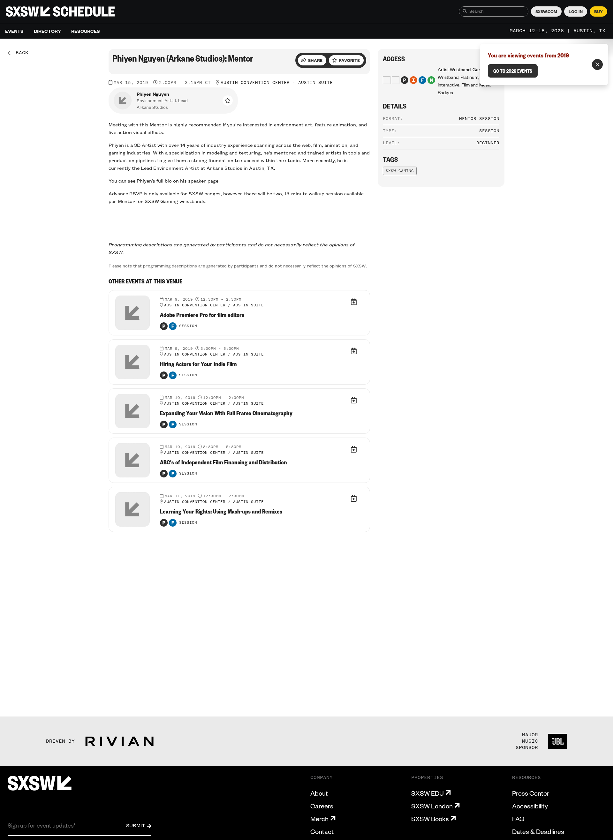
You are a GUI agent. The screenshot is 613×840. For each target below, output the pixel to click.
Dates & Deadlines (538, 831)
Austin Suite (315, 82)
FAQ (518, 818)
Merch (319, 818)
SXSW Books (430, 818)
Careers (321, 806)
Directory (47, 31)
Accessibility (530, 806)
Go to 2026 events (512, 71)
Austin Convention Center (255, 82)
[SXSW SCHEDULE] (60, 11)
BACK (20, 53)
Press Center (530, 793)
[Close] (597, 64)
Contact (322, 831)
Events (14, 31)
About (319, 793)
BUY (598, 11)
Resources (85, 31)
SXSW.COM (546, 11)
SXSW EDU (427, 793)
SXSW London (432, 806)
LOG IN (576, 11)
